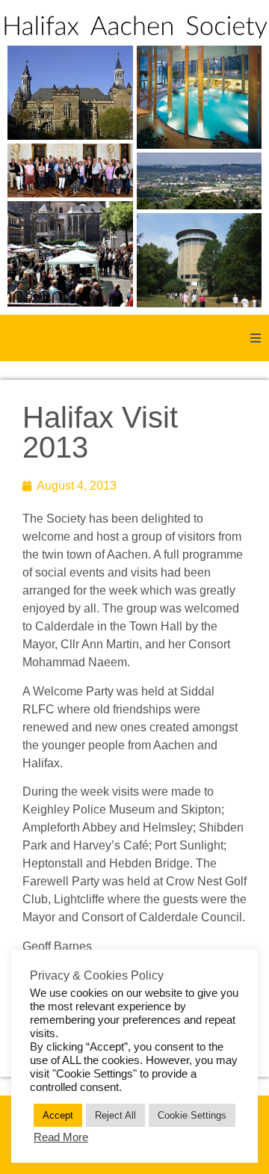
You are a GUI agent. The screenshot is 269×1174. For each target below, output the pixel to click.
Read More (61, 1137)
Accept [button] (58, 1115)
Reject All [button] (115, 1115)
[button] (255, 338)
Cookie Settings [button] (192, 1115)
